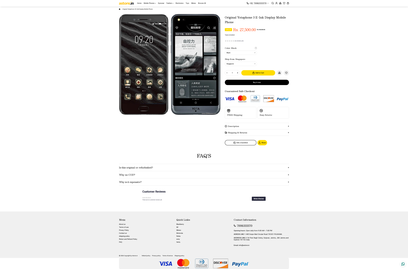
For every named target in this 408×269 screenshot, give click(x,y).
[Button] (256, 48)
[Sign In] (276, 3)
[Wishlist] (284, 3)
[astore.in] (126, 3)
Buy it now (257, 82)
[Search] (273, 3)
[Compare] (280, 3)
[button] (288, 3)
